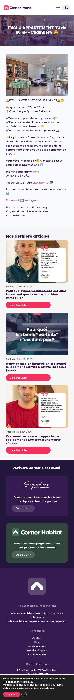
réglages (48, 688)
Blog (37, 642)
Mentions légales (37, 650)
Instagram (31, 200)
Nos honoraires (37, 646)
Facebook (13, 200)
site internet (41, 183)
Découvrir (23, 508)
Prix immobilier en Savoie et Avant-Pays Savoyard (37, 621)
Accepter (12, 694)
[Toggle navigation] (57, 7)
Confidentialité (37, 654)
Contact (37, 638)
